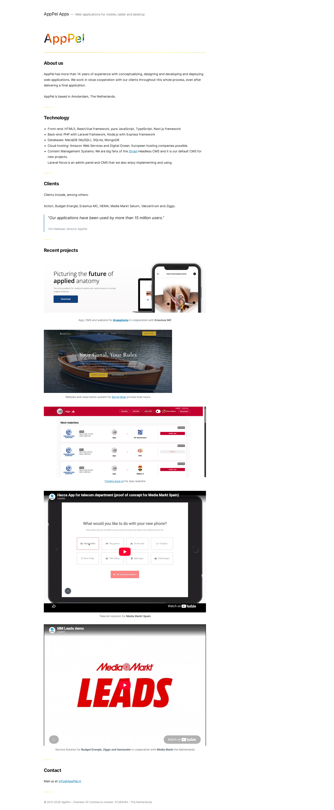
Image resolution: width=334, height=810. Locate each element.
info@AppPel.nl (70, 781)
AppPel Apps (56, 14)
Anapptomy (121, 320)
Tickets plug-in (114, 481)
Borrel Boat (119, 397)
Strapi (133, 151)
